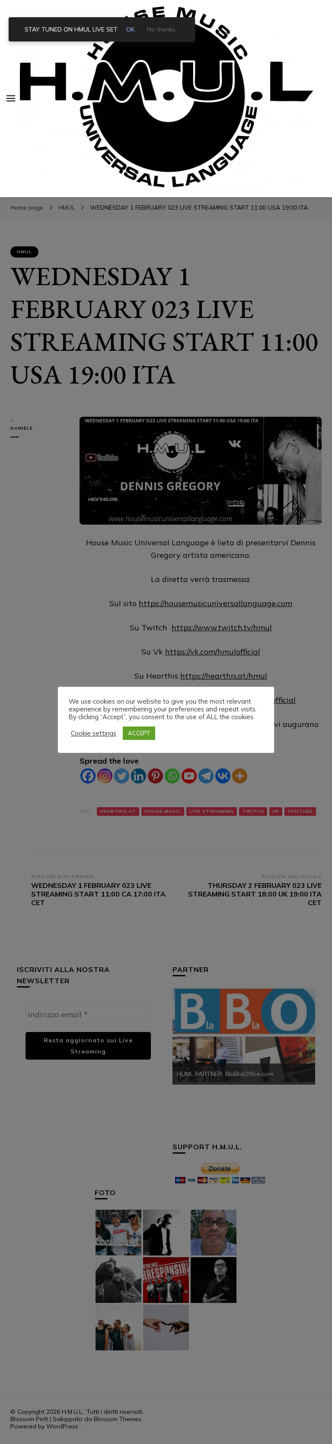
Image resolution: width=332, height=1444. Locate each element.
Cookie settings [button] (93, 733)
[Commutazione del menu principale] (10, 98)
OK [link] (130, 29)
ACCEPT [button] (139, 733)
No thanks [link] (161, 29)
